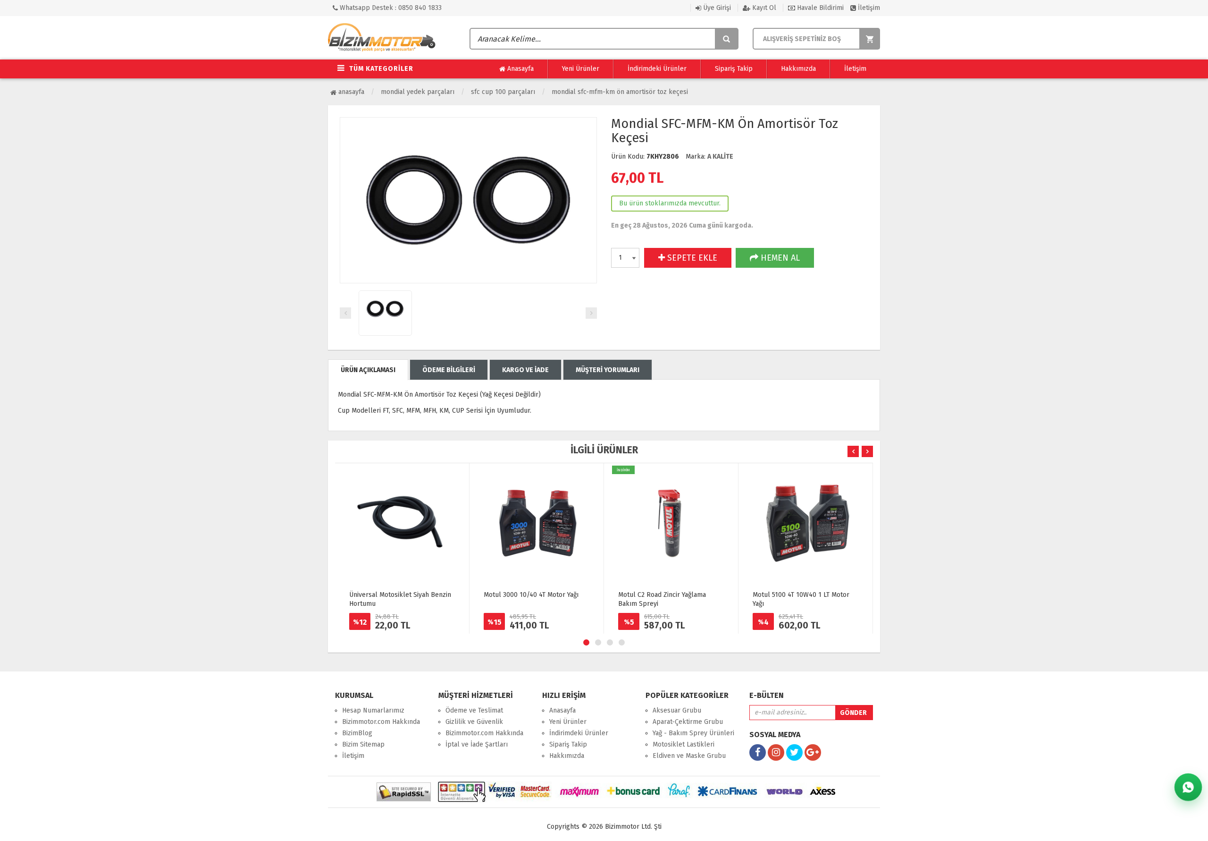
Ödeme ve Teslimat (474, 710)
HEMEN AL (779, 258)
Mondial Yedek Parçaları (417, 92)
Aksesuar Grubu (677, 710)
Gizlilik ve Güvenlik (474, 722)
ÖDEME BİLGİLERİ (448, 370)
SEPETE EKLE (691, 258)
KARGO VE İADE (525, 370)
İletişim (868, 8)
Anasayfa (519, 69)
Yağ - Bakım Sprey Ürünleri (693, 733)
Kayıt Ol (763, 8)
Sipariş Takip (734, 69)
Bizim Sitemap (363, 744)
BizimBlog (357, 733)
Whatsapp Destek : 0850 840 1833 (390, 8)
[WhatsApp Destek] (1188, 787)
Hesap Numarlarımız (373, 710)
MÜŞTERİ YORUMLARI (607, 370)
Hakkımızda (798, 69)
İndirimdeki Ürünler (657, 69)
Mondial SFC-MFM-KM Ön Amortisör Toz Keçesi (620, 92)
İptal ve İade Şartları (476, 744)
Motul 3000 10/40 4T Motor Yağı (531, 595)
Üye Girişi (716, 8)
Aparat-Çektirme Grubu (688, 722)
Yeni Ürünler (580, 69)
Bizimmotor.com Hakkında (381, 722)
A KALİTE (720, 157)
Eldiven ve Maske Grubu (689, 756)
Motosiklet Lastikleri (683, 744)
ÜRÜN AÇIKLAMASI (368, 370)
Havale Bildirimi (819, 8)
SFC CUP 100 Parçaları (503, 92)
